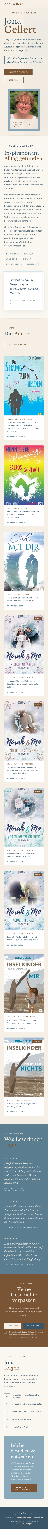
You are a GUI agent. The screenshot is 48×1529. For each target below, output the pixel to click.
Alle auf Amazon (17, 345)
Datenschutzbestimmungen (32, 1332)
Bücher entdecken (18, 72)
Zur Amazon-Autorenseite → (22, 1488)
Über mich (14, 80)
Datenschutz (23, 1521)
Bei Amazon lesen (15, 436)
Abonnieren (33, 1326)
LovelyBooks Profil (17, 1427)
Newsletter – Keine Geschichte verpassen (22, 1396)
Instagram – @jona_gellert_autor (24, 1404)
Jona (13, 4)
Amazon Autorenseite (18, 1419)
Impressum (12, 1521)
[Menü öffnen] (43, 4)
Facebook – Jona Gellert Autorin (24, 1411)
